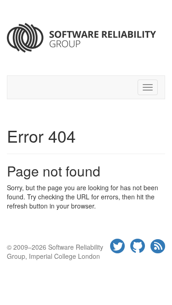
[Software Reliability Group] (86, 38)
